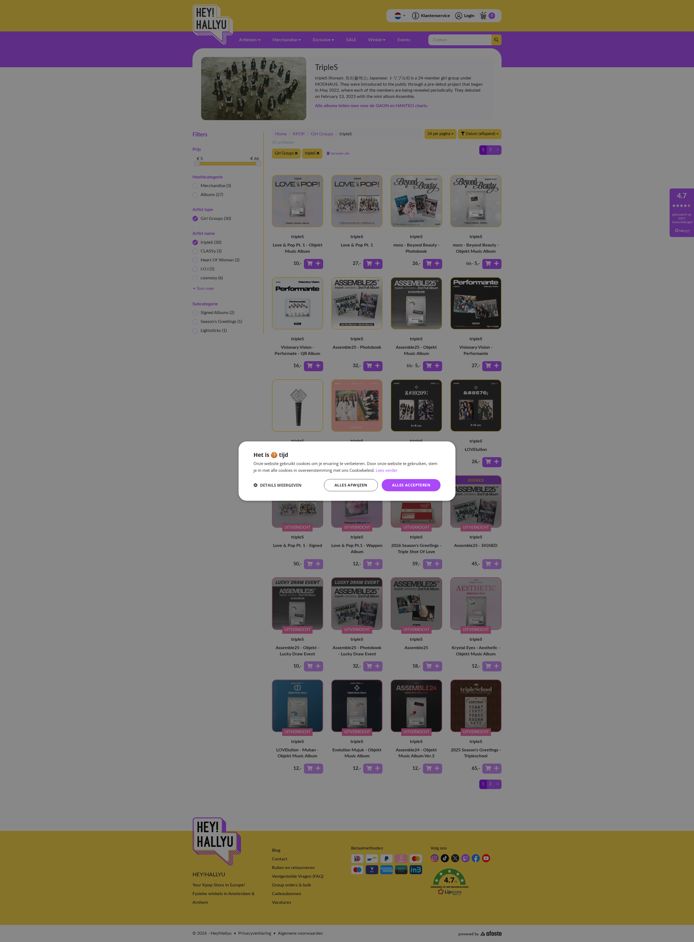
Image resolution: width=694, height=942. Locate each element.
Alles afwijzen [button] (351, 485)
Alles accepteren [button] (411, 485)
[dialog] (347, 471)
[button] (277, 485)
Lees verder (386, 470)
